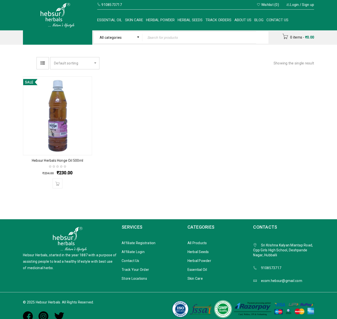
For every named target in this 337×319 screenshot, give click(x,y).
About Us (242, 20)
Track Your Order (135, 270)
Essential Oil (109, 20)
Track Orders (218, 20)
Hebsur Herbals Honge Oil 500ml (57, 160)
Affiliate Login (133, 252)
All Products (197, 243)
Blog (258, 20)
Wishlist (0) (270, 5)
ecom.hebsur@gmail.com (281, 281)
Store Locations (134, 278)
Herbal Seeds (190, 20)
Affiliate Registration (139, 243)
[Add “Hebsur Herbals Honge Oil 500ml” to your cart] (57, 183)
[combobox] (118, 37)
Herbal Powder (160, 20)
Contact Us (277, 20)
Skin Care (134, 20)
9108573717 (271, 268)
